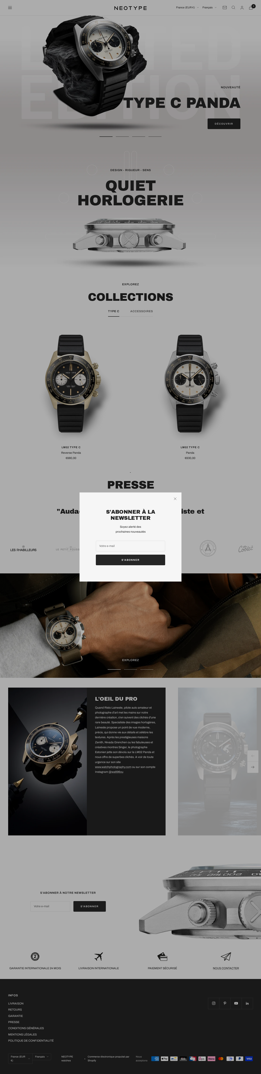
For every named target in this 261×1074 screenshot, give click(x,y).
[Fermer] (175, 498)
